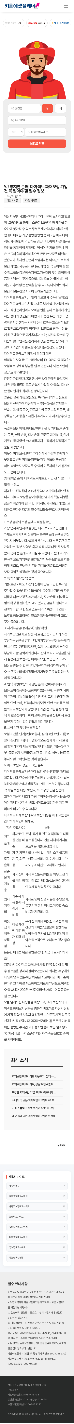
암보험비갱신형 (16, 1257)
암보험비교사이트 (17, 1247)
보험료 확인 (37, 143)
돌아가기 (61, 1145)
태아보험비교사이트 (18, 1237)
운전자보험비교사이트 (19, 1206)
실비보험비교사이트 (18, 1226)
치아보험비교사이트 (18, 1196)
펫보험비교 (14, 1185)
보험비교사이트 (16, 1216)
